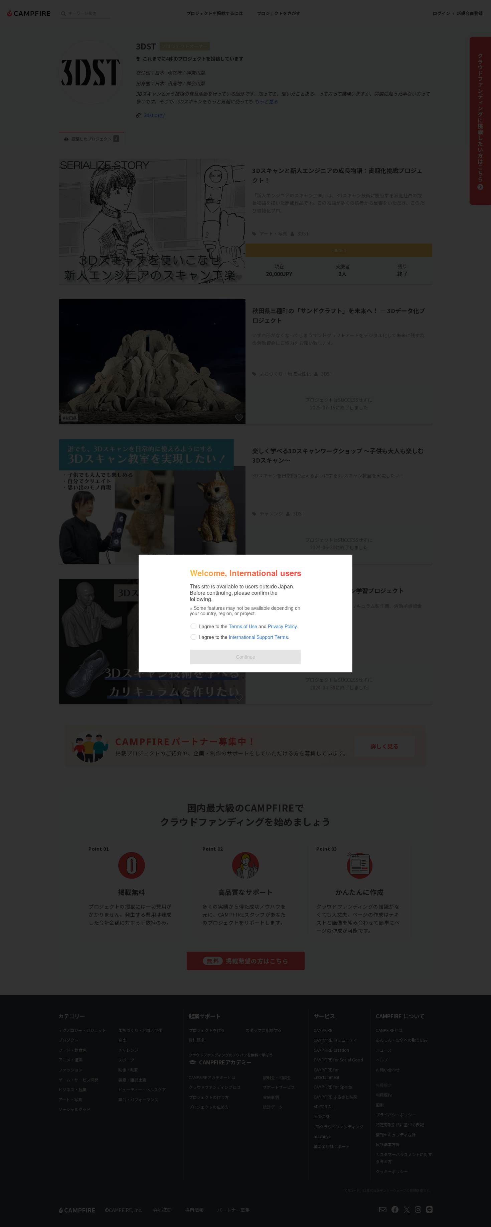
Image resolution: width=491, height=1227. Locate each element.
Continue (245, 656)
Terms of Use (243, 626)
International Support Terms (258, 637)
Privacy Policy (282, 626)
